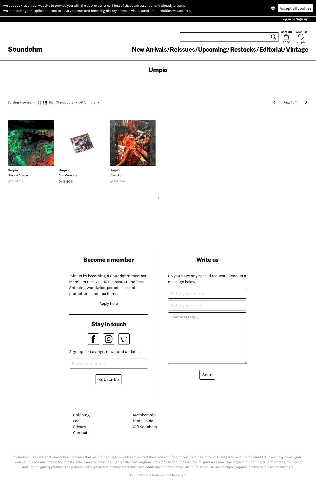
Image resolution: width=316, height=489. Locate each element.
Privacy (79, 426)
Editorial (271, 49)
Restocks (243, 49)
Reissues (182, 49)
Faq (76, 420)
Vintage (297, 49)
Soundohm (25, 49)
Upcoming (212, 49)
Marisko (115, 175)
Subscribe (108, 379)
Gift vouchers (145, 426)
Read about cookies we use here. (166, 11)
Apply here (108, 303)
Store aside (143, 420)
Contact (80, 432)
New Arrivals (149, 49)
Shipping (81, 414)
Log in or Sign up (294, 19)
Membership (144, 414)
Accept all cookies (296, 8)
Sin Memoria (68, 175)
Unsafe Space (18, 175)
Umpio (13, 170)
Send (207, 374)
